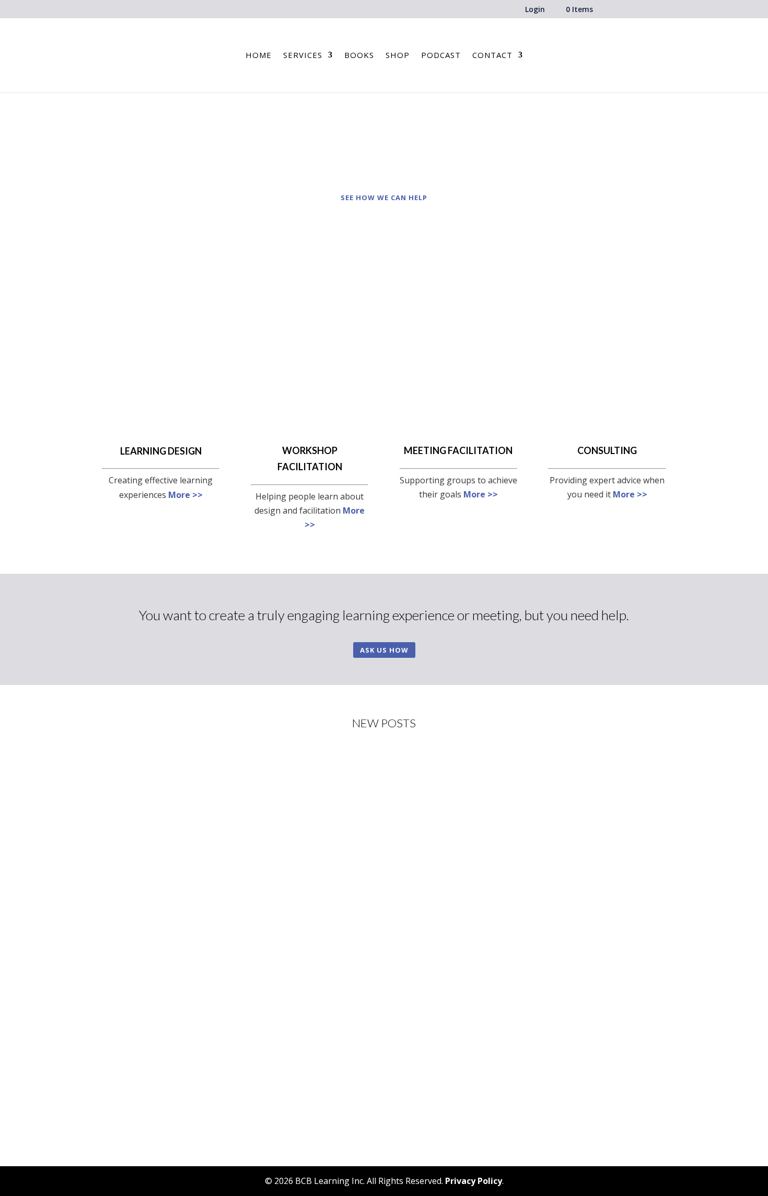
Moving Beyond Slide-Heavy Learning (189, 921)
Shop (398, 55)
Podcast (441, 55)
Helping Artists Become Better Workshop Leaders (215, 796)
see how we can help (384, 197)
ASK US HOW (384, 650)
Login (535, 10)
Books (359, 55)
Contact (492, 55)
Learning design (161, 451)
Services (302, 55)
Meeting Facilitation (458, 450)
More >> (185, 495)
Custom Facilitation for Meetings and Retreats (207, 1047)
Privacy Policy (473, 1181)
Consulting (607, 450)
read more (132, 838)
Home (259, 55)
